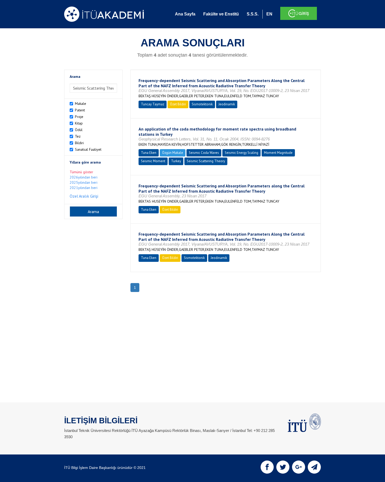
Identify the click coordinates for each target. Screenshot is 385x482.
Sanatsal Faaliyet (88, 149)
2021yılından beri (83, 187)
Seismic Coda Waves (204, 152)
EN (269, 14)
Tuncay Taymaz (152, 104)
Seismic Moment (153, 161)
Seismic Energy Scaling (241, 152)
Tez (78, 136)
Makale (80, 103)
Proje (79, 116)
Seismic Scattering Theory (206, 161)
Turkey (176, 161)
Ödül (78, 129)
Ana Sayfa (185, 14)
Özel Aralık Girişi (84, 196)
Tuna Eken (148, 152)
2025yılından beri (83, 182)
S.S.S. (252, 14)
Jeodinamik (226, 104)
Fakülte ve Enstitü (221, 14)
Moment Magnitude (278, 152)
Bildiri (79, 142)
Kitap (79, 123)
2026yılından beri (83, 177)
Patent (80, 110)
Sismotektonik (202, 104)
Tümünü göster (81, 172)
